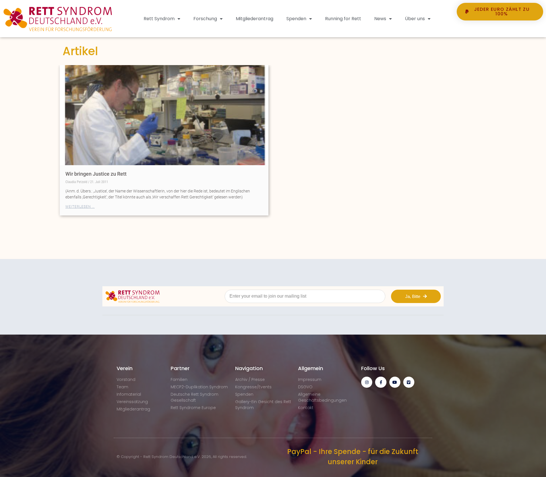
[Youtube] (394, 382)
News (380, 18)
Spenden (296, 18)
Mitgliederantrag (254, 18)
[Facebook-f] (380, 382)
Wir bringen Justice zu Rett (96, 174)
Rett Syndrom (159, 18)
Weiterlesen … (80, 207)
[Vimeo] (408, 382)
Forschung (205, 18)
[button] (500, 31)
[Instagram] (366, 382)
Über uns (415, 18)
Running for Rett (343, 18)
